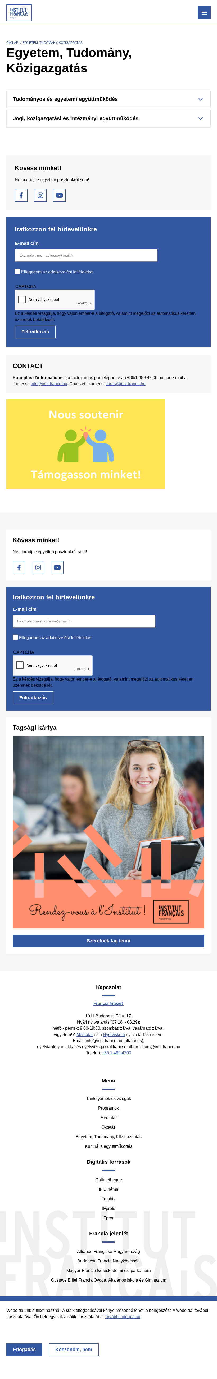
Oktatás (108, 1127)
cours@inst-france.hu (126, 383)
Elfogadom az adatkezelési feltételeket (57, 272)
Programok (108, 1108)
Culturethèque (108, 1180)
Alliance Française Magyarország (108, 1251)
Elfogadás (24, 1349)
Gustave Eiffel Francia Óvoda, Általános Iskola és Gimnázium (108, 1280)
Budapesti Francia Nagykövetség (108, 1261)
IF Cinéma (108, 1189)
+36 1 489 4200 (116, 1053)
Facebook (21, 195)
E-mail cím (27, 243)
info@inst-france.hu (49, 383)
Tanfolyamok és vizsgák (108, 1098)
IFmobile (108, 1199)
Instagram (40, 195)
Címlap (12, 43)
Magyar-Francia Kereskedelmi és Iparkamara (108, 1270)
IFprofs (108, 1208)
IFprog (108, 1218)
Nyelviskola (114, 1034)
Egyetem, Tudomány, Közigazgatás (108, 1137)
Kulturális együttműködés (108, 1146)
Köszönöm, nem (73, 1349)
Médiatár (84, 1034)
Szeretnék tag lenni (108, 940)
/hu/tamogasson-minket (108, 444)
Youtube (59, 195)
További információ (122, 1316)
